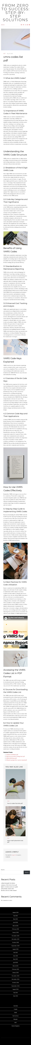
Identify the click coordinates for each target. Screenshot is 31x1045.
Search (2, 869)
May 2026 (15, 919)
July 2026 (15, 915)
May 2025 (15, 959)
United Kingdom (15, 1026)
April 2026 (15, 922)
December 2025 (15, 935)
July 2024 (15, 992)
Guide (15, 1012)
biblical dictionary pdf (11, 758)
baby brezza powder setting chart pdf (15, 756)
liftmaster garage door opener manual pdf (16, 760)
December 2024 (15, 976)
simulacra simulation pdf (12, 754)
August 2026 (15, 912)
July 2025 (15, 952)
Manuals (15, 1019)
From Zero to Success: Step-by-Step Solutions (15, 12)
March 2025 (15, 966)
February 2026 (15, 929)
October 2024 (15, 982)
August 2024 (15, 989)
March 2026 (15, 925)
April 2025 (15, 962)
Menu (3, 24)
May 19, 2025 (10, 53)
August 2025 (15, 949)
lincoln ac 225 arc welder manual (8, 890)
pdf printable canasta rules (7, 888)
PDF (4, 53)
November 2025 (15, 939)
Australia (15, 1005)
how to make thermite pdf (15, 803)
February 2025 (15, 969)
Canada (15, 1009)
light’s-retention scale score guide (9, 886)
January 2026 (15, 932)
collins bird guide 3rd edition (8, 883)
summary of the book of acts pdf (9, 885)
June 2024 (15, 996)
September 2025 (15, 945)
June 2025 (15, 955)
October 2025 (15, 942)
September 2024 (15, 986)
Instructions (15, 1015)
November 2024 (15, 979)
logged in (14, 855)
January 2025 (15, 972)
